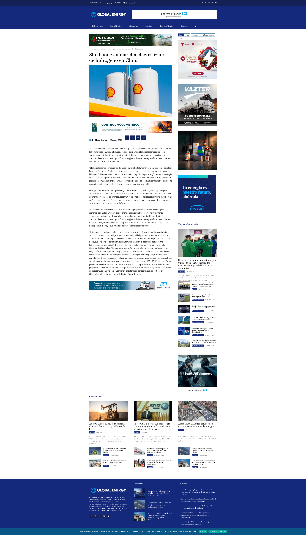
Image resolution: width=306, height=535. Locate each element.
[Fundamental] (174, 14)
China (187, 35)
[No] (303, 531)
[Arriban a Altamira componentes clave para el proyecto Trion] (95, 463)
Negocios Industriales (197, 299)
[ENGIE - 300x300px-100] (197, 213)
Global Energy (101, 140)
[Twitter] (212, 3)
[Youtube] (216, 3)
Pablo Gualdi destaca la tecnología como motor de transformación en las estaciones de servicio (152, 426)
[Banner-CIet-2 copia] (197, 78)
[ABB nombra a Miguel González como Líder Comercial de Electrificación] (184, 331)
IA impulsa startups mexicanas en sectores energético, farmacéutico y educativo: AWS (204, 462)
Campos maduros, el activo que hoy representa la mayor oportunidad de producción (194, 515)
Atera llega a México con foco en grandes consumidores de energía (196, 425)
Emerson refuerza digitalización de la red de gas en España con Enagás (204, 341)
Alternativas (104, 49)
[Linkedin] (209, 3)
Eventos (194, 289)
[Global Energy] (90, 140)
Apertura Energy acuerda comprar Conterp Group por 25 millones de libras (107, 426)
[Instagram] (206, 3)
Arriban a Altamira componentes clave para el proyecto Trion (114, 461)
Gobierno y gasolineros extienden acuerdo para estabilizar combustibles (159, 462)
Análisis (150, 467)
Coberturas (182, 271)
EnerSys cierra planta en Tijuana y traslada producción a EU (203, 296)
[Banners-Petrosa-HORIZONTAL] (130, 48)
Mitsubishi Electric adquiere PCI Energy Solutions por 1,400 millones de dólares (158, 450)
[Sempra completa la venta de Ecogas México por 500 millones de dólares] (184, 451)
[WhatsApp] (143, 137)
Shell (181, 38)
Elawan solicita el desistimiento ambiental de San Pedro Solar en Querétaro (198, 500)
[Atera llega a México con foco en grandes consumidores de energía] (197, 411)
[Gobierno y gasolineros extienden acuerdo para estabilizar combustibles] (139, 463)
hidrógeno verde (208, 35)
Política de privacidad (218, 531)
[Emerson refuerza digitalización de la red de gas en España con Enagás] (184, 343)
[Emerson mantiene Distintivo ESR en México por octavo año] (184, 320)
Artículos (92, 432)
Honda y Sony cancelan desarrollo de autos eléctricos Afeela (204, 307)
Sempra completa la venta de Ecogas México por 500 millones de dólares (204, 450)
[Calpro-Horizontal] (130, 135)
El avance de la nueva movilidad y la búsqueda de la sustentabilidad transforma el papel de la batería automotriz (197, 264)
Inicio (91, 49)
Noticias (96, 49)
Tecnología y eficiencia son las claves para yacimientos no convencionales (160, 493)
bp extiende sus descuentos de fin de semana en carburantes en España (114, 450)
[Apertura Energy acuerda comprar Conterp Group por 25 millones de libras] (108, 411)
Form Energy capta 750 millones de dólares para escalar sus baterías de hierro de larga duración (197, 492)
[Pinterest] (138, 137)
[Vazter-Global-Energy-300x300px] (197, 125)
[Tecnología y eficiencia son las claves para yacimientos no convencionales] (139, 493)
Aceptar (203, 531)
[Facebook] (202, 3)
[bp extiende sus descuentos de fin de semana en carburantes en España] (95, 451)
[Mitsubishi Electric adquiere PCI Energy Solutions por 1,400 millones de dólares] (139, 451)
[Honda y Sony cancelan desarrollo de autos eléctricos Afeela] (184, 309)
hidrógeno (195, 35)
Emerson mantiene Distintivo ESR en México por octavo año (204, 318)
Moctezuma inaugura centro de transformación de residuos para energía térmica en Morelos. (203, 284)
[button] (195, 26)
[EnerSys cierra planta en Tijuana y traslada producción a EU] (184, 297)
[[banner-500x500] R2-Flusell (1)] (197, 169)
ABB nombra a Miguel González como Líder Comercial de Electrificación (203, 330)
